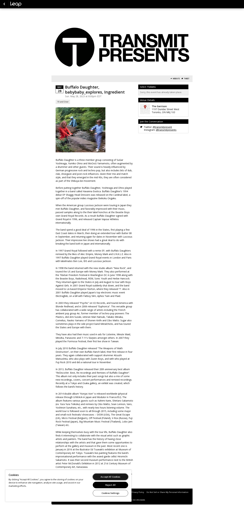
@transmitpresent (162, 127)
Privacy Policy (138, 492)
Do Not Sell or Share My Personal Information (167, 492)
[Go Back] (4, 4)
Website (176, 79)
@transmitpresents (166, 129)
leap (26, 4)
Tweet (186, 79)
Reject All (110, 484)
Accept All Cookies (110, 476)
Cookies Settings (110, 493)
